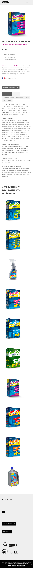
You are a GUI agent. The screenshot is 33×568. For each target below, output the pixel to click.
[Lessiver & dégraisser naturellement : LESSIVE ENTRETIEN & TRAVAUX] (16, 358)
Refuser (14, 565)
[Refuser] (31, 564)
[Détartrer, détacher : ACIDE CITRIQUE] (16, 210)
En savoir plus (21, 565)
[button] (30, 2)
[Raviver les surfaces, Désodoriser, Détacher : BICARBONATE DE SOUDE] (16, 329)
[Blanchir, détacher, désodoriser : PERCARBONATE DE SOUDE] (16, 299)
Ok (9, 565)
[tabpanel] (16, 140)
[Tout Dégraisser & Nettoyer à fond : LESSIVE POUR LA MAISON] (16, 388)
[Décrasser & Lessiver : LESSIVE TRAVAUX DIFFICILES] (16, 477)
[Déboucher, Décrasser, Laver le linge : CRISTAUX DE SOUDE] (16, 447)
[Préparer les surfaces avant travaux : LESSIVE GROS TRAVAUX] (16, 418)
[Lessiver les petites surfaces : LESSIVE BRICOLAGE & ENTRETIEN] (16, 270)
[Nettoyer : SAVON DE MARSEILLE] (16, 240)
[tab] (7, 94)
